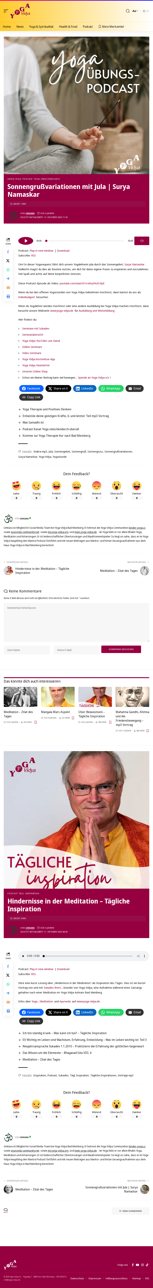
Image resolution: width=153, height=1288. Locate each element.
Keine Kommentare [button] (132, 1211)
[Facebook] (133, 1265)
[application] (83, 240)
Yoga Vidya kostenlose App (38, 359)
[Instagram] (142, 1265)
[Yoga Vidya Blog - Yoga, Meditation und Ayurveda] (20, 11)
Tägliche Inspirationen (103, 1075)
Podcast (28, 179)
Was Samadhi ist (33, 422)
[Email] (8, 287)
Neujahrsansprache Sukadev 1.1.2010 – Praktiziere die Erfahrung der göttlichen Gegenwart (83, 1046)
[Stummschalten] (141, 241)
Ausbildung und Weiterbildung (96, 310)
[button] (7, 11)
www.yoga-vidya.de (61, 310)
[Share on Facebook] (8, 251)
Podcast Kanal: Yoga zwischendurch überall (51, 429)
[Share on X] (8, 260)
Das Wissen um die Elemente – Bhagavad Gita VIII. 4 (57, 1053)
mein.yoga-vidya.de (86, 532)
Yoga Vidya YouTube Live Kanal (41, 340)
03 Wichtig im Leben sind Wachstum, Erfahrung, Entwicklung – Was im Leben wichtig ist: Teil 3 (85, 1040)
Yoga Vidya (45, 456)
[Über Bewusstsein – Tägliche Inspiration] (95, 697)
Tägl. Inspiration (29, 893)
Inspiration (39, 1075)
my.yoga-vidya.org (58, 532)
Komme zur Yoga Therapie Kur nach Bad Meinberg (56, 436)
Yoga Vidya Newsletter (36, 365)
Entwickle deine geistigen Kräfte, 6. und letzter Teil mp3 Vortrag (66, 416)
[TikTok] (147, 1265)
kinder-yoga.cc (137, 527)
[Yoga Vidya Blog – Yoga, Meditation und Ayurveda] (10, 1264)
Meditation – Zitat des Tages (41, 1059)
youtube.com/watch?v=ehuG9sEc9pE (82, 283)
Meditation (46, 1001)
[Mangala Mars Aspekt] (58, 697)
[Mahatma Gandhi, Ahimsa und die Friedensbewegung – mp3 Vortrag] (132, 697)
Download (63, 250)
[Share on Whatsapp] (8, 269)
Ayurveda (65, 1001)
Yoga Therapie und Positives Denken (47, 409)
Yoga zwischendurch (47, 179)
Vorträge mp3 (126, 1075)
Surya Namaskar (134, 264)
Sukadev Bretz (52, 987)
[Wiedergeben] (25, 241)
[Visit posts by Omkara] (13, 215)
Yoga (35, 1001)
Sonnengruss (95, 451)
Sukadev (63, 1075)
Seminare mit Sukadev (35, 328)
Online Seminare (32, 347)
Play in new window (41, 250)
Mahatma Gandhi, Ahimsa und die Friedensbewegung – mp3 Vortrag (132, 718)
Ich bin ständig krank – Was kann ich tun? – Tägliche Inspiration (65, 1033)
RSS (33, 255)
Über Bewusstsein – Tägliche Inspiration (91, 714)
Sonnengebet (62, 451)
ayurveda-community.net (25, 532)
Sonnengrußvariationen (118, 451)
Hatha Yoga (14, 179)
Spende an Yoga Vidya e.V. (93, 377)
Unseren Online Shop (35, 371)
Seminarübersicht (32, 334)
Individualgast (26, 297)
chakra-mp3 (40, 451)
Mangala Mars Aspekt (55, 712)
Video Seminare (31, 353)
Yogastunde (60, 456)
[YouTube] (137, 1265)
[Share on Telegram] (8, 278)
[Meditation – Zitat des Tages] (20, 697)
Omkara (30, 213)
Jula (51, 451)
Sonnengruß (79, 451)
